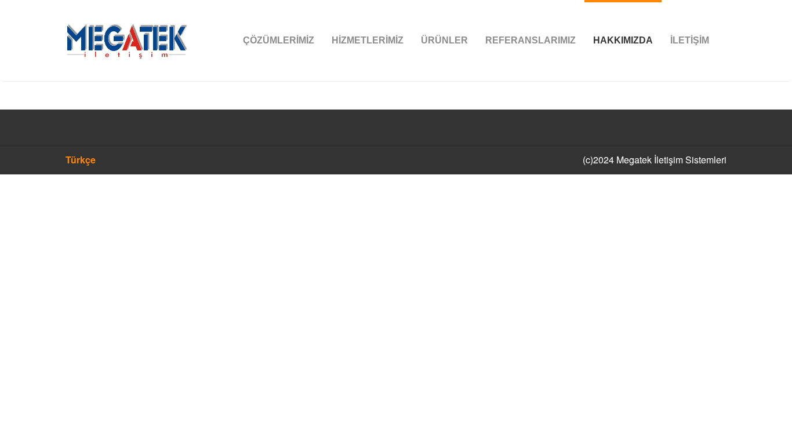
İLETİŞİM (689, 40)
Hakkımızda (623, 40)
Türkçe (81, 159)
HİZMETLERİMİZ (368, 40)
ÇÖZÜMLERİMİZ (278, 40)
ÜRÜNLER (444, 40)
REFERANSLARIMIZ (530, 40)
